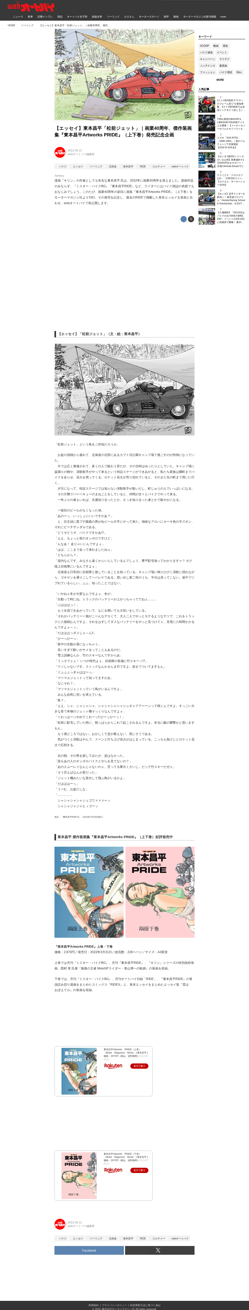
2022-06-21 (75, 150)
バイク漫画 (206, 52)
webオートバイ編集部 (81, 154)
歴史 (225, 45)
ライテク (224, 59)
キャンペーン (207, 59)
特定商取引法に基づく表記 (145, 1305)
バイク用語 (225, 72)
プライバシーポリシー (114, 1305)
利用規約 (94, 1305)
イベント (222, 52)
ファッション (207, 72)
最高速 (223, 65)
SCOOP (204, 45)
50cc (239, 72)
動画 (215, 45)
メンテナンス (207, 65)
